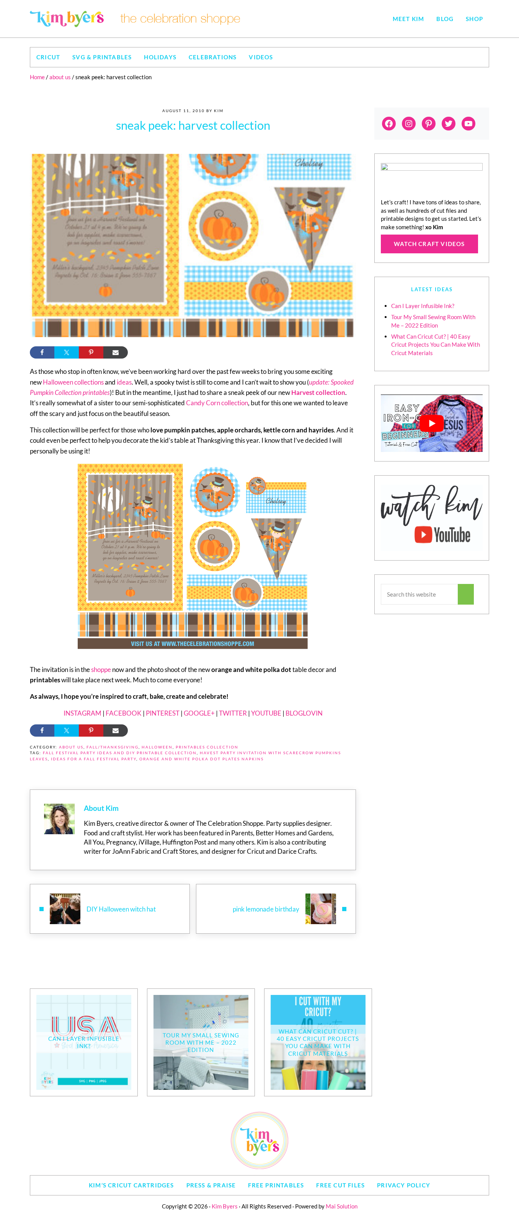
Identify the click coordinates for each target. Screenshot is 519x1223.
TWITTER (233, 713)
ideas (124, 382)
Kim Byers (225, 1206)
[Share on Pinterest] (91, 352)
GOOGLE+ (199, 713)
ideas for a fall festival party (93, 759)
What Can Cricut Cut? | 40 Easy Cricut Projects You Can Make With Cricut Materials (435, 344)
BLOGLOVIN (304, 713)
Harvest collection (318, 392)
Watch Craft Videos (429, 243)
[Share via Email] (115, 352)
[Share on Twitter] (66, 352)
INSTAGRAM (82, 713)
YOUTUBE (266, 713)
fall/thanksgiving (112, 747)
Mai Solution (341, 1206)
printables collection (207, 747)
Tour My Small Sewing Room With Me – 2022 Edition (201, 1042)
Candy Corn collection (217, 403)
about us (71, 747)
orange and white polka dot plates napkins (201, 759)
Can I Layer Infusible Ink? (422, 305)
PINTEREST (163, 713)
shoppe (101, 669)
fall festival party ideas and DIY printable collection (120, 753)
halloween (157, 747)
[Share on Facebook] (42, 352)
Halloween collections (73, 382)
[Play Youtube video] (432, 423)
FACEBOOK (124, 713)
